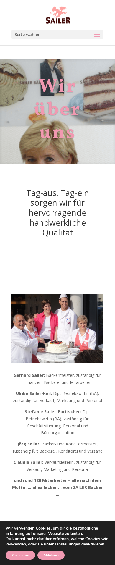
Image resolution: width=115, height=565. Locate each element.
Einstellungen (67, 544)
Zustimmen (20, 555)
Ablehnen (51, 555)
